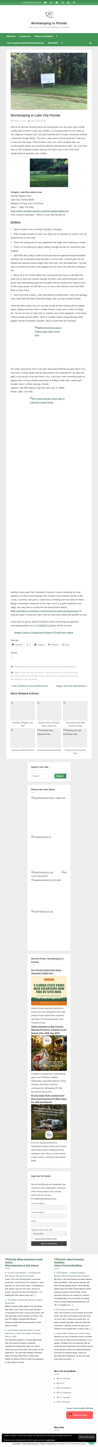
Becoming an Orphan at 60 (67, 1310)
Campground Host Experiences (26, 667)
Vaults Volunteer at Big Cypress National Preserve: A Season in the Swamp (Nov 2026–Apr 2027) (48, 1029)
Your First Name (37, 1203)
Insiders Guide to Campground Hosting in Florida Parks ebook (43, 632)
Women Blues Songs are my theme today (73, 1333)
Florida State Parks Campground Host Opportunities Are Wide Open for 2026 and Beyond (48, 1098)
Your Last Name (37, 1212)
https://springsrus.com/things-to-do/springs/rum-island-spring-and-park (44, 611)
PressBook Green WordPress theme (71, 1444)
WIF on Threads (63, 1397)
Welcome (11, 36)
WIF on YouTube (63, 1378)
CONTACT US (45, 625)
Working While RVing (66, 667)
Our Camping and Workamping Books (25, 43)
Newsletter (53, 43)
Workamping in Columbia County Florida (61, 676)
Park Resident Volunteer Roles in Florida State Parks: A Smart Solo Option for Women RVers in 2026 (23, 1333)
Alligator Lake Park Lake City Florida (28, 673)
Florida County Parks (48, 667)
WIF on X (60, 1383)
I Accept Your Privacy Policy (45, 1239)
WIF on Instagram (64, 1393)
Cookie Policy (50, 1440)
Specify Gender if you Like (41, 1230)
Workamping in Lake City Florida (24, 679)
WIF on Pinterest (63, 1402)
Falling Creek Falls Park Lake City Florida (61, 673)
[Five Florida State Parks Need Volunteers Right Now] (49, 1004)
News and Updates (44, 36)
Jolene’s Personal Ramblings (68, 1265)
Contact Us (25, 36)
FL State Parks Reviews (31, 3)
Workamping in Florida (49, 23)
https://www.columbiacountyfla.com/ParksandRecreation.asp (40, 211)
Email (33, 1221)
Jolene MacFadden (38, 121)
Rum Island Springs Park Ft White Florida (27, 676)
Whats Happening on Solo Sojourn (22, 1265)
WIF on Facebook (64, 1388)
